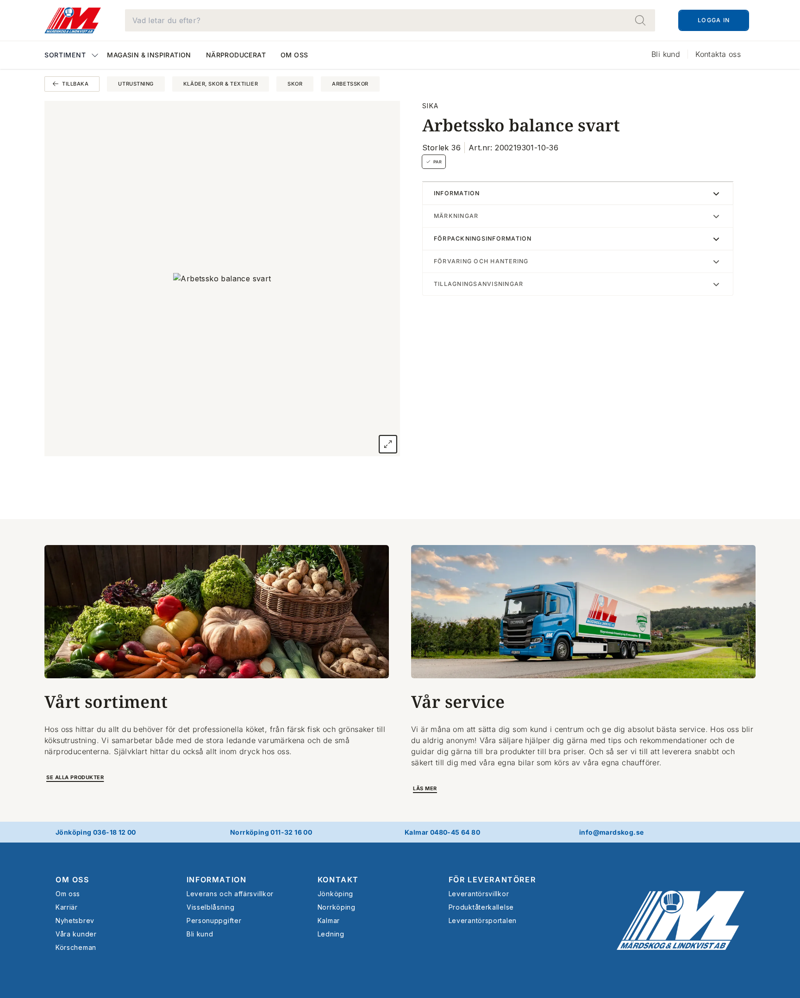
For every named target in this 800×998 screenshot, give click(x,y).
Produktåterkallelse (481, 907)
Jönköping (335, 894)
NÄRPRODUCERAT (236, 55)
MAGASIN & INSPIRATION (149, 55)
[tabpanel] (222, 278)
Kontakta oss (718, 54)
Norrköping (337, 907)
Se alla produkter (75, 777)
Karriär (67, 907)
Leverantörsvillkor (479, 894)
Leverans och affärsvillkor (230, 894)
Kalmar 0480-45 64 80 (442, 832)
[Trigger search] (640, 20)
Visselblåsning (211, 907)
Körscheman (76, 947)
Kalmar (329, 920)
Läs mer (425, 788)
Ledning (331, 934)
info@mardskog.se (611, 832)
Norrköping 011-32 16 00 (271, 832)
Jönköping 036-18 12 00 (96, 832)
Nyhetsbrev (75, 920)
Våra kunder (76, 934)
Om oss (294, 55)
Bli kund (665, 54)
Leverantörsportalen (483, 920)
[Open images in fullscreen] (388, 444)
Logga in (714, 20)
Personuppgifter (214, 920)
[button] (72, 56)
